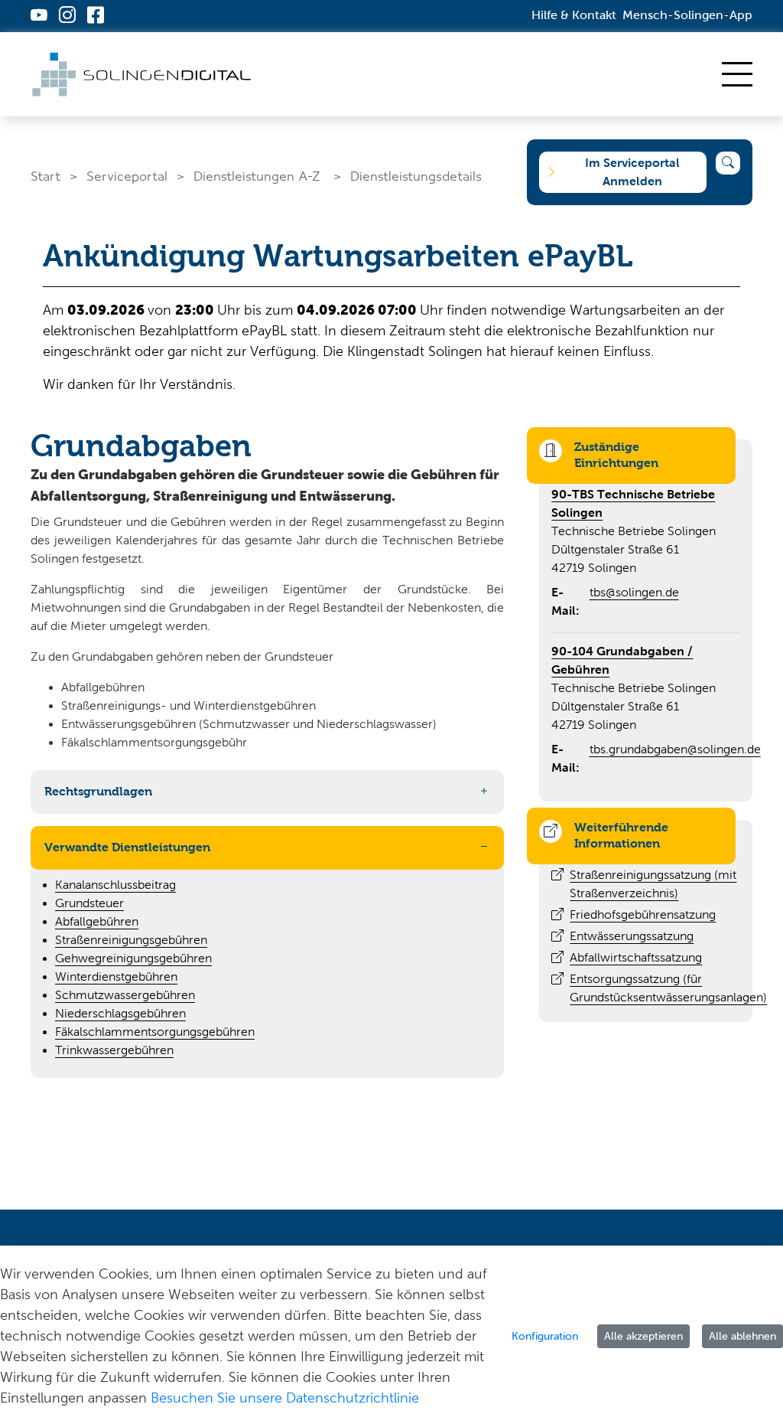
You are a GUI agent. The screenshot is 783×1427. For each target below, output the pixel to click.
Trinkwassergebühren (114, 1049)
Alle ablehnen (742, 1336)
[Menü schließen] (737, 74)
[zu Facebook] (95, 16)
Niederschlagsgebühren (120, 1013)
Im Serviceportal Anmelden (632, 172)
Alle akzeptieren (643, 1336)
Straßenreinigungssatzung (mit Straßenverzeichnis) (653, 884)
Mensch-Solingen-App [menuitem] (687, 14)
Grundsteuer (89, 902)
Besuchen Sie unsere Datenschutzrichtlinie (285, 1398)
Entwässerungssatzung (632, 935)
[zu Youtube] (39, 16)
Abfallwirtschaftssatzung (636, 957)
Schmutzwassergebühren (125, 994)
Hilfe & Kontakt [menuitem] (573, 14)
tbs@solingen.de (634, 592)
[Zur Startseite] (143, 74)
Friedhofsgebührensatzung (643, 914)
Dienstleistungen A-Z (256, 175)
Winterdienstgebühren (116, 976)
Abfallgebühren (96, 921)
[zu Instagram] (67, 16)
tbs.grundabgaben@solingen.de (675, 749)
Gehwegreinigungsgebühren (133, 958)
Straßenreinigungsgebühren (131, 939)
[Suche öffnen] (728, 163)
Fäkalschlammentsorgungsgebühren (155, 1031)
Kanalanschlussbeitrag (115, 884)
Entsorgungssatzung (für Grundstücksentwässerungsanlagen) (668, 988)
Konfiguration (545, 1336)
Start (45, 175)
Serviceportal (126, 175)
